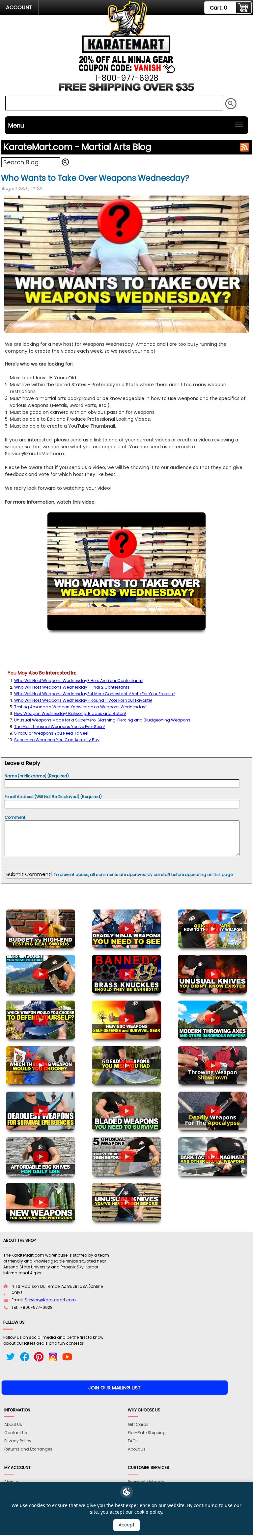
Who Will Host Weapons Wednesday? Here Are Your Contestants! (78, 680)
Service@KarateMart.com (50, 1300)
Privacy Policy (17, 1441)
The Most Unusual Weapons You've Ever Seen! (59, 726)
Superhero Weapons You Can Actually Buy (56, 740)
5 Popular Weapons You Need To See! (51, 733)
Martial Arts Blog (77, 147)
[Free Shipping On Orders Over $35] (126, 90)
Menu (16, 125)
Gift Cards (138, 1424)
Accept (127, 1525)
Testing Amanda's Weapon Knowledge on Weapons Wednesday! (80, 707)
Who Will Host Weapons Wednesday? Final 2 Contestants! (72, 687)
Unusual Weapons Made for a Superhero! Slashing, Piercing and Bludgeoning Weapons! (102, 720)
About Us (13, 1424)
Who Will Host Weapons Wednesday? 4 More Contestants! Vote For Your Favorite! (94, 694)
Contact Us (15, 1432)
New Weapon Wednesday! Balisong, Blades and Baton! (70, 713)
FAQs (133, 1441)
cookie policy (148, 1512)
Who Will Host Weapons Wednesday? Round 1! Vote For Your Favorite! (83, 700)
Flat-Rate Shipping (147, 1432)
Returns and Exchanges (28, 1449)
